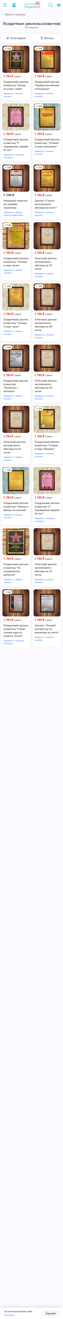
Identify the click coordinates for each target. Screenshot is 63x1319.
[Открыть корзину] (59, 5)
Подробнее (9, 1315)
